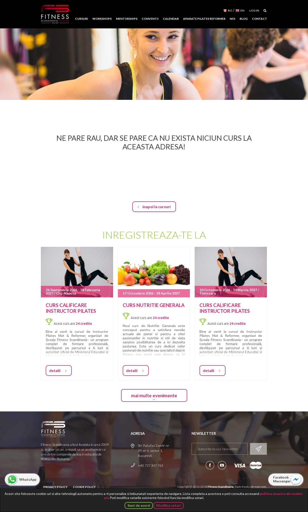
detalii (54, 370)
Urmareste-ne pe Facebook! (209, 465)
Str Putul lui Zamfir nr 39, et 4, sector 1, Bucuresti (153, 450)
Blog (244, 18)
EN (242, 10)
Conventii (150, 18)
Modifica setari (168, 505)
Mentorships (126, 18)
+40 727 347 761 (150, 465)
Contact (259, 18)
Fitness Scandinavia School (55, 14)
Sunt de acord (139, 505)
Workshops (102, 18)
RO (230, 10)
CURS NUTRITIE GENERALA (154, 305)
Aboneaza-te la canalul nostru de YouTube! (222, 465)
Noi (232, 18)
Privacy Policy (55, 487)
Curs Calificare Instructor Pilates (71, 308)
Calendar (171, 18)
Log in (254, 10)
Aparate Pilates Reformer (204, 18)
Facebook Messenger (282, 479)
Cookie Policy (84, 487)
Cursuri (81, 18)
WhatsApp (27, 479)
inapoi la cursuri (156, 206)
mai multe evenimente (154, 395)
